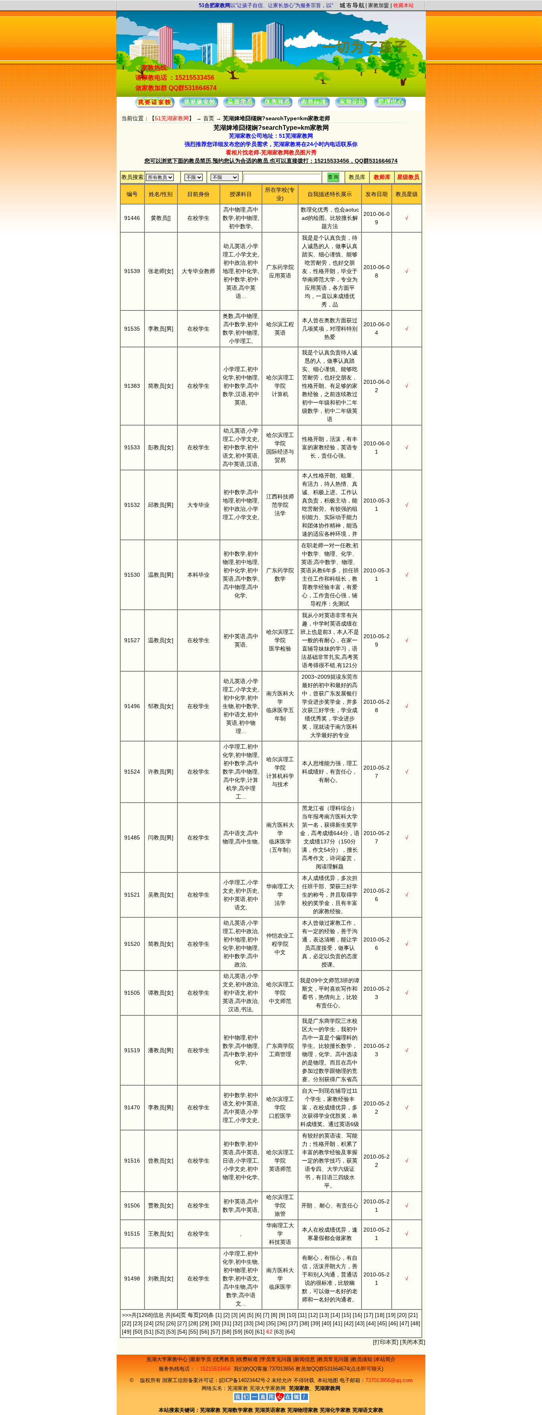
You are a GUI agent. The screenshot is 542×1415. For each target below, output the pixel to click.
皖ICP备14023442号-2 (245, 1380)
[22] (126, 1323)
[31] (226, 1323)
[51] (149, 1331)
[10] (291, 1315)
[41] (337, 1323)
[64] (290, 1331)
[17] (368, 1315)
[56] (204, 1331)
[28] (193, 1323)
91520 (132, 944)
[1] (218, 1315)
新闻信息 (305, 1359)
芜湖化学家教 (335, 1410)
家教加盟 (378, 5)
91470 (132, 1107)
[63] (279, 1331)
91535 (132, 328)
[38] (304, 1323)
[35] (271, 1323)
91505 (132, 993)
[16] (357, 1315)
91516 (132, 1160)
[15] (346, 1315)
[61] (260, 1331)
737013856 (281, 1369)
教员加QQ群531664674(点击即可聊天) (339, 1369)
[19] (391, 1315)
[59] (237, 1331)
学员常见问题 (277, 1359)
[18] (379, 1315)
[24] (149, 1323)
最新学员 (201, 1359)
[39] (315, 1323)
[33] (249, 1323)
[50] (137, 1331)
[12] (313, 1315)
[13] (324, 1315)
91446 (132, 218)
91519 (132, 1050)
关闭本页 (413, 1342)
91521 (132, 894)
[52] (160, 1331)
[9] (282, 1315)
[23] (137, 1323)
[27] (182, 1323)
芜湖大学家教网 (268, 1388)
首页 (208, 118)
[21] (413, 1315)
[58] (226, 1331)
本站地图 (327, 1380)
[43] (360, 1323)
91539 (132, 271)
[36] (282, 1323)
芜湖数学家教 (237, 1410)
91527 (132, 640)
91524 (132, 771)
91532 (132, 505)
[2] (226, 1315)
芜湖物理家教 (302, 1410)
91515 (132, 1233)
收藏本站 (403, 5)
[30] (215, 1323)
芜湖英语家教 (271, 1410)
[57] (215, 1331)
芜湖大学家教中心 (167, 1359)
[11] (302, 1315)
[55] (193, 1331)
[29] (204, 1323)
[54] (182, 1331)
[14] (335, 1315)
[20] (402, 1315)
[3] (234, 1315)
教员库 (357, 177)
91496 (132, 706)
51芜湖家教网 (172, 118)
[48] (415, 1323)
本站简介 (385, 1359)
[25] (160, 1323)
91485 (132, 837)
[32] (237, 1323)
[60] (249, 1331)
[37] (293, 1323)
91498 (132, 1278)
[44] (371, 1323)
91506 (132, 1205)
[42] (349, 1323)
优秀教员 (225, 1359)
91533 (132, 447)
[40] (326, 1323)
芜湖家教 (237, 1388)
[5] (250, 1315)
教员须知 (363, 1359)
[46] (393, 1323)
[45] (382, 1323)
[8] (274, 1315)
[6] (258, 1315)
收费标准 (248, 1359)
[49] (126, 1331)
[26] (171, 1323)
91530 (132, 575)
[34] (260, 1323)
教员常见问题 (334, 1359)
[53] (171, 1331)
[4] (242, 1315)
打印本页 (386, 1342)
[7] (266, 1315)
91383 (132, 386)
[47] (404, 1323)
